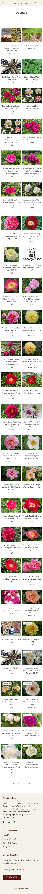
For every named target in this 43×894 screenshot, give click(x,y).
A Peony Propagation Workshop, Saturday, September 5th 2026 (11, 48)
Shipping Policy (9, 847)
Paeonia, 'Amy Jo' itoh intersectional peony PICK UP (31, 330)
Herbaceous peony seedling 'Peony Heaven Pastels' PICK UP (31, 670)
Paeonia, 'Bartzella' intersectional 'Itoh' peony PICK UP (31, 361)
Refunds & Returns (10, 843)
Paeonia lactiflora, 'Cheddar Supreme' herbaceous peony (32, 764)
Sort (20, 22)
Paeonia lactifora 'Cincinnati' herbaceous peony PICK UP (11, 236)
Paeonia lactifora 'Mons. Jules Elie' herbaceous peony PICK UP (31, 299)
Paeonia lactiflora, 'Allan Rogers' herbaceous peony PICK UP (11, 733)
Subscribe (11, 877)
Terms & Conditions (11, 839)
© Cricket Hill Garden (22, 889)
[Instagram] (9, 821)
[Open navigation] (3, 3)
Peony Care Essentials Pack (11, 639)
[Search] (36, 3)
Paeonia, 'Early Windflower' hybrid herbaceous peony (32, 455)
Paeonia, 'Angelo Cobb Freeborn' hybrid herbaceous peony (11, 361)
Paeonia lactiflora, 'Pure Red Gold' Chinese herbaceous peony (11, 171)
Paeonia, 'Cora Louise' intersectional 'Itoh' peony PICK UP (31, 424)
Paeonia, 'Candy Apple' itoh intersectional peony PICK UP (11, 424)
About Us (6, 835)
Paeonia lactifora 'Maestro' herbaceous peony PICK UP (31, 267)
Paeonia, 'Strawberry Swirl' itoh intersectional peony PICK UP (31, 579)
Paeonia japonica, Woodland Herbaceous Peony (31, 702)
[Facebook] (3, 821)
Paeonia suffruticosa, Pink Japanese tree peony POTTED (11, 330)
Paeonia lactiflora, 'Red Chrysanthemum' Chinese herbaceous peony (11, 202)
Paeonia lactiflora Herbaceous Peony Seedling (32, 108)
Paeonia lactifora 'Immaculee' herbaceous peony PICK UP (11, 267)
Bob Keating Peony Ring (32, 46)
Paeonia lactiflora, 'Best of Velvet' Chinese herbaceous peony (32, 733)
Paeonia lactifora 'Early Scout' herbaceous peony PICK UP (32, 236)
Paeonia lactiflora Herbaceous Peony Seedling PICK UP (11, 139)
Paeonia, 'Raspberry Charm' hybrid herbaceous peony (11, 547)
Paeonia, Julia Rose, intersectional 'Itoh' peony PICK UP (31, 610)
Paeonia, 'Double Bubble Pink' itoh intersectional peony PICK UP (11, 455)
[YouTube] (14, 821)
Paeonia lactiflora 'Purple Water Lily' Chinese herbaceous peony (11, 108)
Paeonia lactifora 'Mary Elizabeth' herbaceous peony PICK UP (11, 299)
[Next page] (29, 783)
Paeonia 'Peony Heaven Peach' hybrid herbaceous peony (11, 702)
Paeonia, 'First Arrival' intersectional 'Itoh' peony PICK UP (11, 487)
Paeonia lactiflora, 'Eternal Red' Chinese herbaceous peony (31, 139)
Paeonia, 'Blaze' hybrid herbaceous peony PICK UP (11, 393)
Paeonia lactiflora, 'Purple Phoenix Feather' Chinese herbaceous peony (32, 171)
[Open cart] (40, 3)
